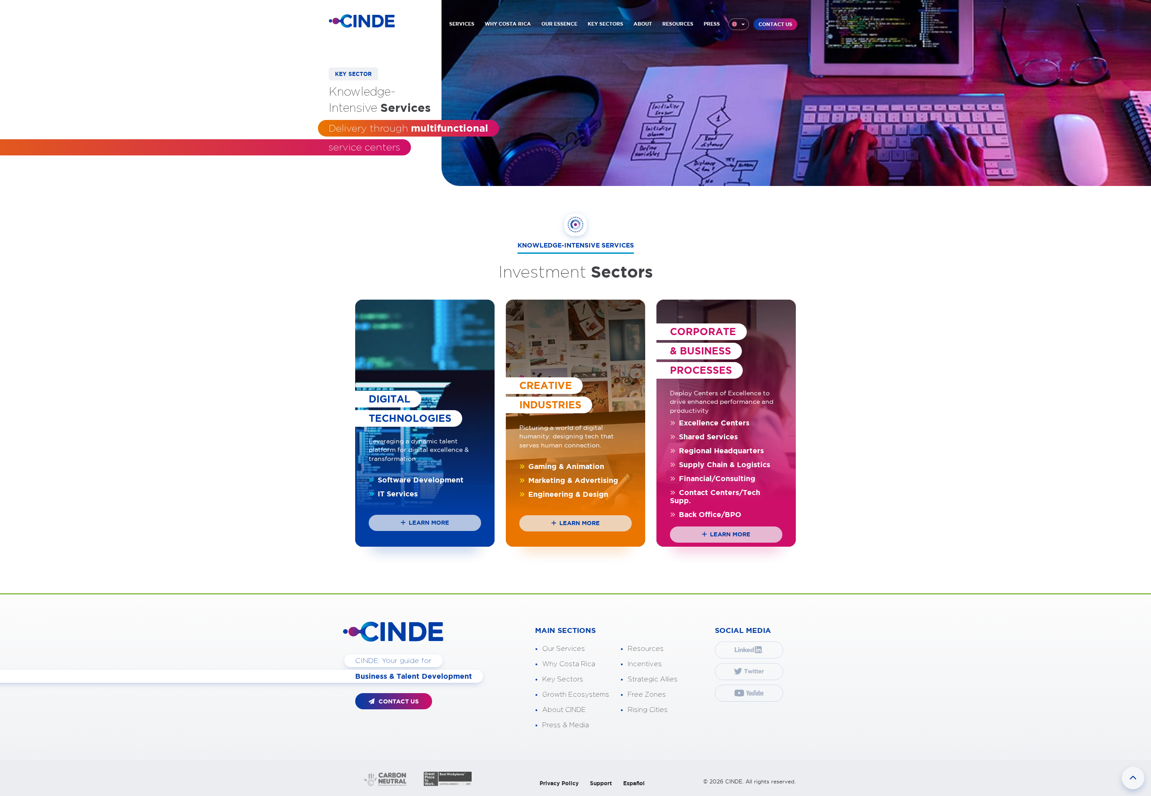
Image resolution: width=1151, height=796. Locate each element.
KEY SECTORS (605, 24)
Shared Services (707, 437)
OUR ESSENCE (559, 24)
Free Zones (647, 694)
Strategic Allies (653, 679)
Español (634, 783)
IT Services (396, 494)
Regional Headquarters (720, 451)
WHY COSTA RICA (508, 24)
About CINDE (564, 710)
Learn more (428, 522)
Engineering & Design (567, 494)
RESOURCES (677, 24)
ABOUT (642, 24)
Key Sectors (562, 679)
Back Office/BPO (709, 514)
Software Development (419, 480)
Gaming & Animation (565, 466)
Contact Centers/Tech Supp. (715, 496)
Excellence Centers (713, 423)
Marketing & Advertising (572, 480)
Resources (646, 649)
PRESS (712, 24)
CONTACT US (775, 24)
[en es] (738, 24)
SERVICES (461, 24)
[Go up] (1133, 778)
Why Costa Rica (568, 664)
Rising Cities (648, 710)
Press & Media (565, 725)
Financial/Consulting (716, 478)
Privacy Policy (559, 783)
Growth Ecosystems (575, 694)
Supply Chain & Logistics (723, 464)
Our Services (563, 649)
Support (601, 783)
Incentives (645, 664)
